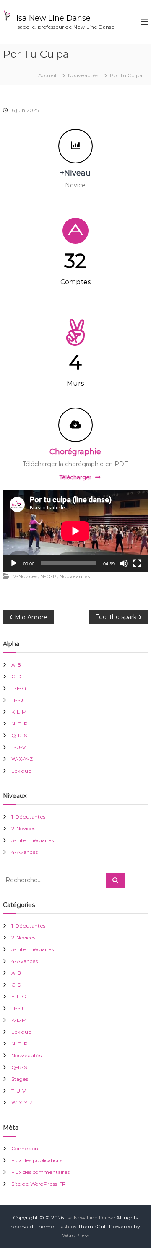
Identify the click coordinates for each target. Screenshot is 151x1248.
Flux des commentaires (40, 1172)
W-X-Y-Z (22, 759)
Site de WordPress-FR (38, 1184)
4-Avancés (24, 852)
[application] (75, 531)
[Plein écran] (137, 563)
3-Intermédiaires (32, 840)
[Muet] (124, 563)
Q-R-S (19, 735)
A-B (16, 664)
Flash (63, 1226)
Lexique (21, 771)
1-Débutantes (28, 816)
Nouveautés (83, 75)
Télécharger (75, 477)
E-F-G (18, 688)
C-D (16, 676)
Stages (19, 1079)
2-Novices (25, 576)
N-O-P (48, 576)
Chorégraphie (75, 451)
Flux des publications (36, 1160)
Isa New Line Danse (53, 18)
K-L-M (18, 712)
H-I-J (17, 700)
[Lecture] (14, 563)
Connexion (24, 1148)
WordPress (75, 1235)
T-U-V (18, 747)
